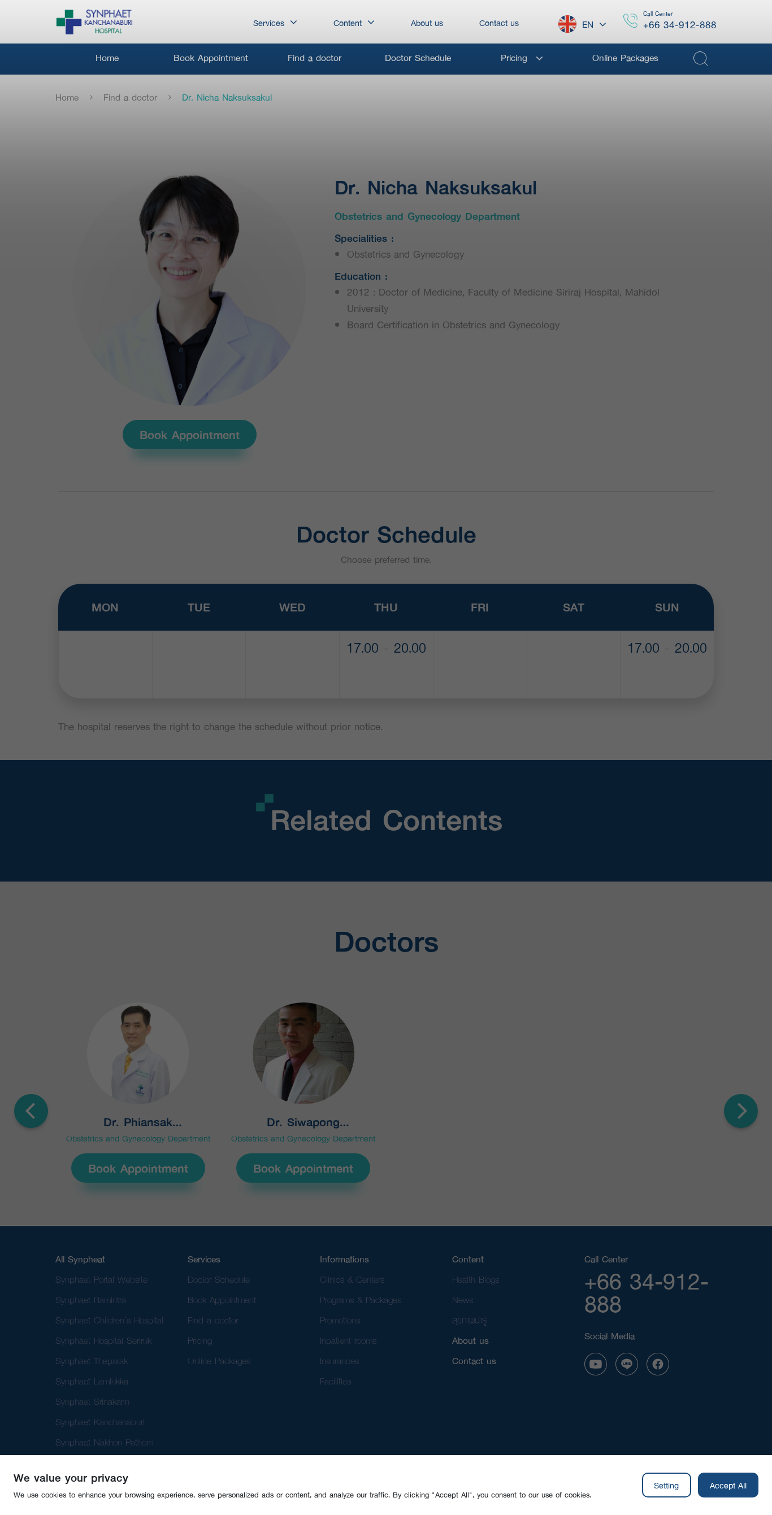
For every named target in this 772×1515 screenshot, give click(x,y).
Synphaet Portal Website (101, 1279)
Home (67, 97)
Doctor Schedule (219, 1279)
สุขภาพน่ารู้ (469, 1320)
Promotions (340, 1320)
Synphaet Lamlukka (91, 1381)
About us (470, 1340)
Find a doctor (130, 97)
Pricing (200, 1340)
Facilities (335, 1381)
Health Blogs (475, 1279)
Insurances (339, 1360)
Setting (666, 1485)
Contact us (474, 1360)
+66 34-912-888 (680, 24)
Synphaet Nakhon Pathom (104, 1442)
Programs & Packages (360, 1299)
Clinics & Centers (352, 1279)
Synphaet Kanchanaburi (100, 1421)
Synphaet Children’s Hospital (109, 1320)
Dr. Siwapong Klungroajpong (303, 1122)
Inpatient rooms (348, 1340)
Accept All (728, 1485)
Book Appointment (190, 434)
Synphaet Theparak (91, 1360)
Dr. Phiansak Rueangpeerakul (138, 1122)
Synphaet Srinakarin (92, 1401)
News (462, 1299)
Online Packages (219, 1360)
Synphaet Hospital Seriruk (103, 1340)
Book (386, 676)
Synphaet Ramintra (90, 1299)
